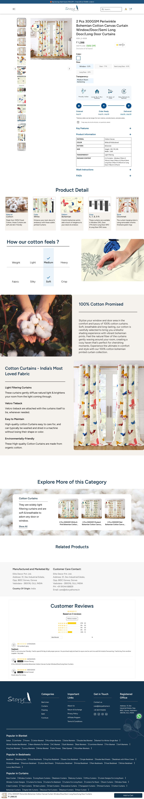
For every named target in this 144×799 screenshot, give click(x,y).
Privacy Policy (73, 714)
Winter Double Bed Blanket (16, 744)
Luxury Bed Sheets (13, 767)
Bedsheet (9, 759)
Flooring (44, 710)
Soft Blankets (123, 744)
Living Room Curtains (42, 778)
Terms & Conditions (75, 721)
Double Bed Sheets (103, 759)
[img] (22, 644)
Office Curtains (90, 778)
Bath (43, 714)
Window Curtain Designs (15, 782)
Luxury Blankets (29, 748)
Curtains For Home (35, 782)
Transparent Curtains (87, 786)
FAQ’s (103, 176)
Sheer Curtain (81, 790)
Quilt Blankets (68, 744)
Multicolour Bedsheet (64, 763)
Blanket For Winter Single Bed (106, 741)
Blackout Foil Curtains (49, 790)
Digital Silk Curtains (30, 790)
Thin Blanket (110, 744)
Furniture (44, 718)
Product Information (103, 134)
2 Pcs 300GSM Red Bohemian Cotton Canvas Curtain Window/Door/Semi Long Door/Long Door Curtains (115, 523)
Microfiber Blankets (53, 741)
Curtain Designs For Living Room (111, 778)
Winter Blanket (43, 748)
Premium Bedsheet (29, 763)
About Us (71, 706)
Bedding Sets (21, 759)
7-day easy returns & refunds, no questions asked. (95, 122)
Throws (27, 741)
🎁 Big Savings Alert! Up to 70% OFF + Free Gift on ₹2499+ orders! (72, 2)
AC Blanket (56, 744)
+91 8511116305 (100, 710)
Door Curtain (11, 778)
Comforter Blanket (96, 744)
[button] (62, 623)
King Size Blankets (13, 748)
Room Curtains (107, 782)
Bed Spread (67, 748)
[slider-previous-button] (15, 68)
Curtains (44, 706)
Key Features (103, 128)
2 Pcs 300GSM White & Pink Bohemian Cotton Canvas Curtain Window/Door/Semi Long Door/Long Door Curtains (68, 523)
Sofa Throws (56, 748)
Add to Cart (128, 795)
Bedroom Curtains (60, 778)
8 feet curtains (39, 786)
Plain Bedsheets (97, 763)
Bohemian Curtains (13, 790)
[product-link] (68, 509)
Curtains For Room (92, 782)
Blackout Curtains (66, 790)
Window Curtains (25, 778)
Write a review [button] (72, 618)
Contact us (98, 702)
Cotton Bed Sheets (46, 763)
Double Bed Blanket (85, 741)
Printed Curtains (104, 786)
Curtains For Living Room (73, 782)
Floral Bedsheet (111, 763)
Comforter (17, 741)
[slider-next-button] (69, 68)
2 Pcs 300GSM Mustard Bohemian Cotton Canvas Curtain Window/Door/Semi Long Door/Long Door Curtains (91, 523)
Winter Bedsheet (126, 763)
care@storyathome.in (102, 706)
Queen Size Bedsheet (70, 759)
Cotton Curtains (119, 786)
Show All (23, 526)
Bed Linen (45, 702)
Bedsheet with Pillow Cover (123, 759)
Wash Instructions (103, 169)
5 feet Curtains (12, 786)
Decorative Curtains (69, 786)
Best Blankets (81, 744)
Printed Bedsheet (12, 763)
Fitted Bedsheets (35, 759)
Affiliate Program (74, 717)
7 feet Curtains (26, 786)
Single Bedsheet (87, 759)
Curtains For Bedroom (52, 782)
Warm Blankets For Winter (39, 744)
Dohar (8, 741)
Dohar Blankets (69, 741)
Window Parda (121, 782)
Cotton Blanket (38, 741)
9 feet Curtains (53, 786)
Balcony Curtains (75, 778)
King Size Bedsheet (51, 759)
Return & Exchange (75, 710)
